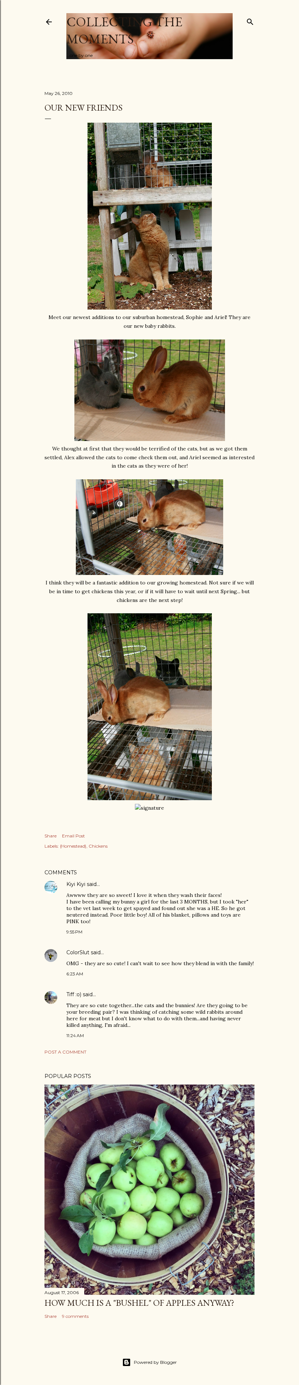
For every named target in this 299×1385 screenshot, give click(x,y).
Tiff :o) (73, 994)
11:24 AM (75, 1035)
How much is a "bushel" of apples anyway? (139, 1302)
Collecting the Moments (124, 30)
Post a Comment (65, 1052)
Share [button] (50, 836)
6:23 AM (74, 974)
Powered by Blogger (155, 1362)
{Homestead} (73, 846)
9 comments (75, 1316)
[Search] (250, 20)
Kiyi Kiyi (75, 884)
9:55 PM (74, 932)
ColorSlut (77, 952)
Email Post (73, 836)
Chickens (98, 846)
